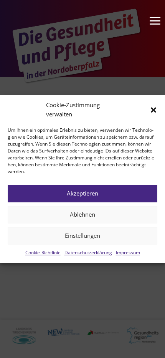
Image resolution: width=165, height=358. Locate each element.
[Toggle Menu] (151, 13)
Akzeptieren (82, 193)
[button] (153, 110)
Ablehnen (82, 214)
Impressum (128, 252)
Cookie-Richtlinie (43, 252)
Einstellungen (82, 235)
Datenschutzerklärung (88, 252)
